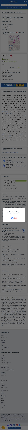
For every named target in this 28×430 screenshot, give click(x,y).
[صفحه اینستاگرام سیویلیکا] (15, 218)
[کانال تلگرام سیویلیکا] (12, 218)
